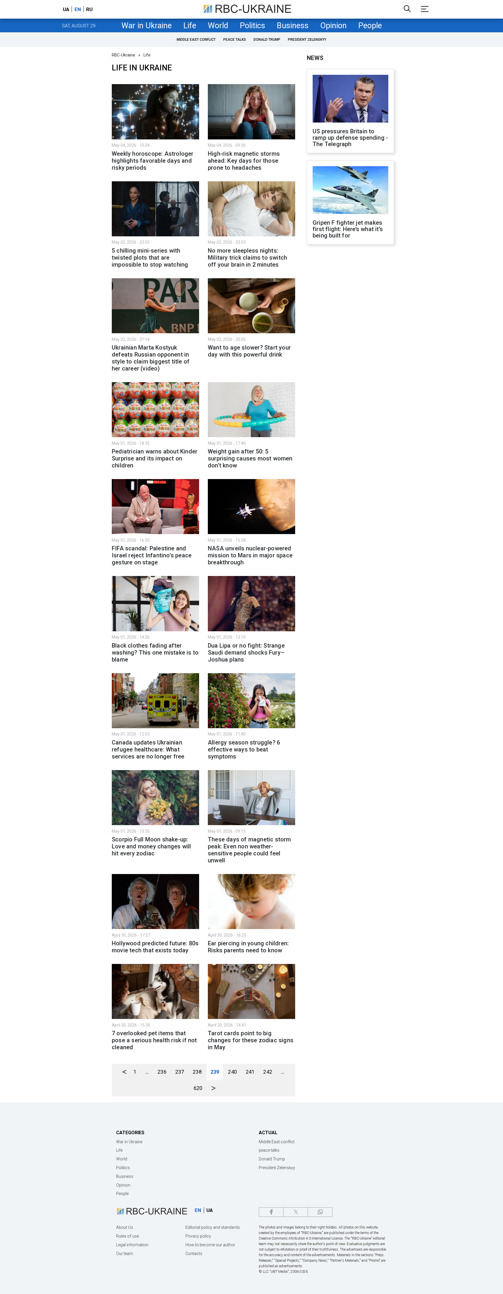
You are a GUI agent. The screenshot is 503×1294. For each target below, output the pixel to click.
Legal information (132, 1244)
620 (198, 1088)
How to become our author (210, 1244)
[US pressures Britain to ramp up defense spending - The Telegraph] (350, 99)
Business (293, 25)
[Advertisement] (350, 345)
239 (214, 1072)
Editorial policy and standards (212, 1227)
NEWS (315, 57)
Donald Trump (267, 40)
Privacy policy (198, 1236)
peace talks (234, 40)
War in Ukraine (146, 25)
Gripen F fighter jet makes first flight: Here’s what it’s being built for (348, 229)
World (218, 25)
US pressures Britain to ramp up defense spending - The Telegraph (350, 137)
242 (267, 1072)
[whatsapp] (320, 1212)
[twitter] (295, 1212)
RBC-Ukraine (123, 55)
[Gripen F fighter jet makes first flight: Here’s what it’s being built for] (350, 190)
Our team (124, 1253)
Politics (252, 25)
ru (89, 9)
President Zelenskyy (307, 40)
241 (250, 1072)
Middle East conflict (196, 40)
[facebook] (271, 1212)
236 (162, 1072)
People (370, 25)
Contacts (193, 1253)
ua (66, 9)
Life (189, 25)
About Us (124, 1227)
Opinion (333, 25)
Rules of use (127, 1236)
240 (232, 1072)
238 (197, 1072)
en (78, 9)
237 (179, 1072)
